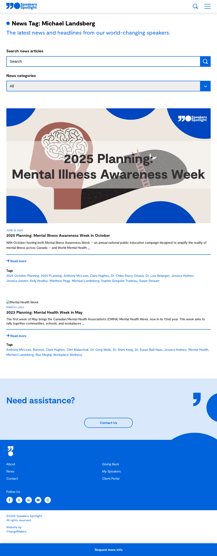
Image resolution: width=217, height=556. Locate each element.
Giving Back (110, 464)
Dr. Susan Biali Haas (148, 349)
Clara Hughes (99, 275)
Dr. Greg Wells (100, 349)
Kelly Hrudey (39, 281)
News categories (21, 75)
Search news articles (24, 51)
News (10, 471)
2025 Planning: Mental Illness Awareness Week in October (58, 235)
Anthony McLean (76, 275)
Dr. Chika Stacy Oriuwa (127, 275)
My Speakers (111, 471)
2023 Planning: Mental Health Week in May (44, 312)
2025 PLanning (51, 275)
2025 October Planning (22, 275)
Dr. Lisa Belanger (158, 275)
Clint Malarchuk (78, 349)
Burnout (38, 349)
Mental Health (198, 349)
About (10, 464)
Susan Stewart (149, 281)
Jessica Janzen (17, 281)
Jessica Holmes (182, 275)
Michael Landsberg (85, 281)
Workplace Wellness (67, 355)
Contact (12, 478)
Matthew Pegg (60, 281)
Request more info (108, 550)
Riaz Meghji (43, 355)
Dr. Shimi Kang (123, 349)
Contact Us (108, 423)
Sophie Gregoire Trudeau (119, 281)
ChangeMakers (16, 531)
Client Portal (110, 478)
